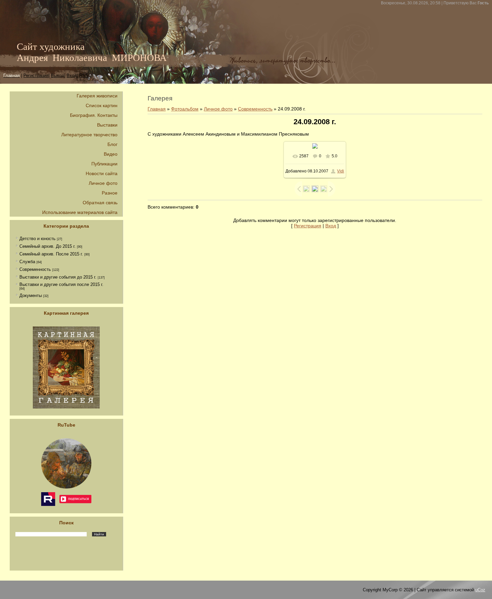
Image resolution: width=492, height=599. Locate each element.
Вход (330, 225)
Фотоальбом (184, 108)
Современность (35, 269)
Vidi (340, 171)
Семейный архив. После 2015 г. (51, 253)
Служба (27, 261)
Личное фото (218, 108)
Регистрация (36, 75)
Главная (157, 108)
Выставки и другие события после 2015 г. (61, 284)
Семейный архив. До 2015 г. (47, 246)
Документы (30, 295)
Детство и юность (37, 238)
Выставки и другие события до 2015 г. (57, 277)
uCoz (480, 589)
